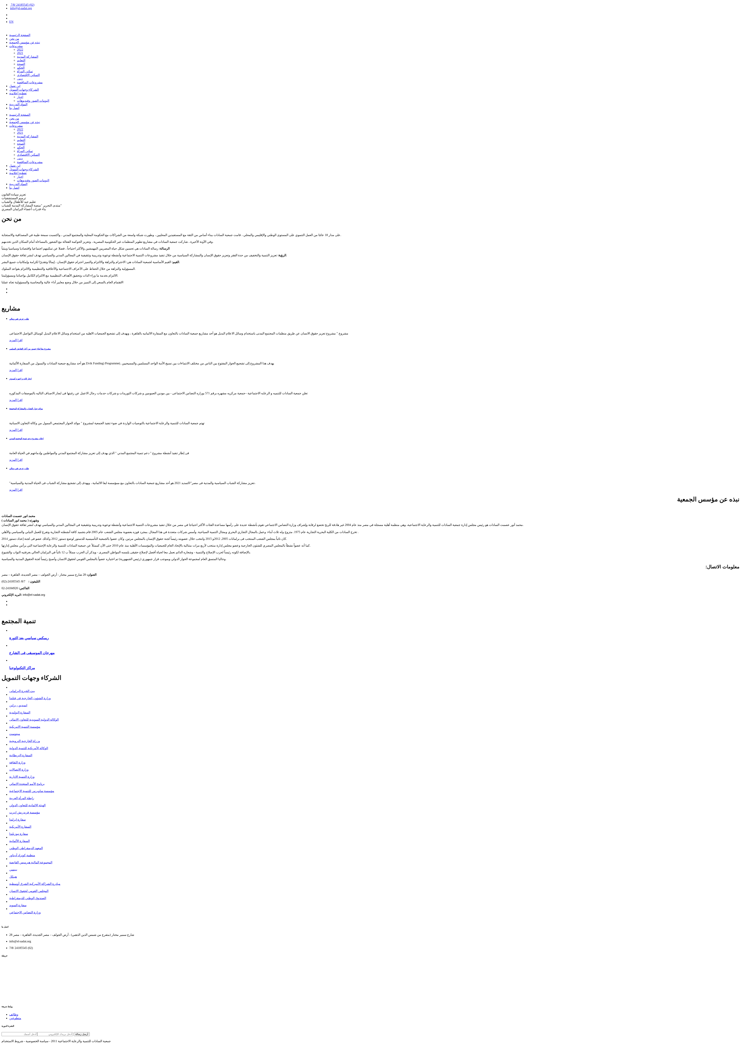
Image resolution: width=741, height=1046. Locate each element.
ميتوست (14, 733)
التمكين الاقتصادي (28, 75)
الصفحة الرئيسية (19, 35)
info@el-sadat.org (21, 8)
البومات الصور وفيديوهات (33, 100)
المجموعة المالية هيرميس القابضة (30, 862)
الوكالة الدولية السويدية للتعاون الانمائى (34, 719)
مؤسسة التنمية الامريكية (24, 726)
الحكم (21, 67)
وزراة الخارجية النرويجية (24, 741)
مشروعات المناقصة (30, 82)
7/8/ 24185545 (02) (22, 4)
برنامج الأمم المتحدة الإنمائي (27, 783)
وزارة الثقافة (17, 762)
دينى (20, 78)
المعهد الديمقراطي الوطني (26, 848)
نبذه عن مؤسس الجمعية (24, 42)
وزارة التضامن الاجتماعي (25, 912)
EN (11, 21)
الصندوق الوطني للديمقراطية (27, 898)
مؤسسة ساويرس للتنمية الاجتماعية (31, 791)
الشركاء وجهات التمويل (24, 89)
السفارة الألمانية (19, 841)
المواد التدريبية (18, 104)
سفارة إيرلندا (17, 819)
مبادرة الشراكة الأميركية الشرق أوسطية (34, 883)
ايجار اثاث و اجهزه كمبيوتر (20, 378)
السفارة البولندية (19, 712)
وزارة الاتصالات (19, 769)
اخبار (20, 97)
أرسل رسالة (81, 1034)
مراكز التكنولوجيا (22, 668)
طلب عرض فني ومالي (19, 319)
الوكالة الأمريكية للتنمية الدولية (28, 748)
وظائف (13, 1014)
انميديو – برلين (18, 705)
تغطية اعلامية (18, 93)
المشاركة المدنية (27, 56)
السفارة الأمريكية (20, 826)
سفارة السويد (17, 905)
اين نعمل (14, 86)
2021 (20, 53)
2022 (20, 49)
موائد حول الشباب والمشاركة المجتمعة (26, 408)
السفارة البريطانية (20, 755)
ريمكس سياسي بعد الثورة (29, 638)
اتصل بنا (14, 108)
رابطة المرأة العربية (21, 798)
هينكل (13, 876)
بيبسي (13, 869)
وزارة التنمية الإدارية (22, 776)
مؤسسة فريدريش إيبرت (24, 812)
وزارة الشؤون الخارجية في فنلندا (30, 698)
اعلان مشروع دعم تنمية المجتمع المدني (26, 438)
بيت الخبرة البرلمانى (22, 691)
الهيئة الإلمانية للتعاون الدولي (27, 805)
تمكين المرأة (25, 71)
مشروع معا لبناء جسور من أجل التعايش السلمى (30, 349)
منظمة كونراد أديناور (22, 855)
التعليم (21, 60)
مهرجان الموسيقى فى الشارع (32, 653)
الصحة (21, 64)
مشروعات (16, 46)
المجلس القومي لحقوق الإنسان (28, 891)
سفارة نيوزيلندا (18, 833)
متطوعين (15, 1018)
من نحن (14, 38)
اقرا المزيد (15, 340)
